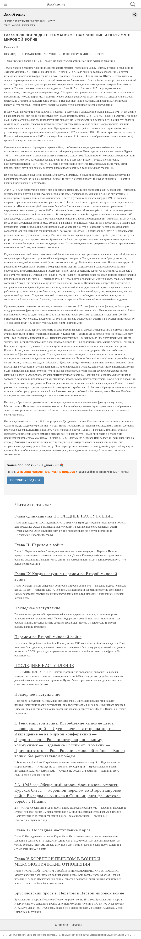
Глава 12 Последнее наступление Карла (52, 830)
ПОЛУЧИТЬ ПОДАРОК (25, 480)
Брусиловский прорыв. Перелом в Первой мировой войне (69, 893)
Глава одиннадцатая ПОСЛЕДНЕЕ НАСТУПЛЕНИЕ (63, 516)
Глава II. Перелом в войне (39, 544)
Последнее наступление (37, 608)
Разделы (76, 924)
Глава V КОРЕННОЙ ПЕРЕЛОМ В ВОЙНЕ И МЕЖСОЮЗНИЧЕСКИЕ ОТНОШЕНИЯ (57, 861)
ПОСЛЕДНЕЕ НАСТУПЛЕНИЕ (44, 665)
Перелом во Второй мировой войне (48, 636)
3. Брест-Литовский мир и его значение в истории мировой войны (39, 935)
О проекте (61, 924)
